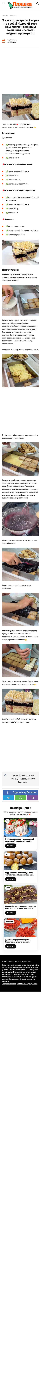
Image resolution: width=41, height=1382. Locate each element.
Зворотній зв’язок (9, 984)
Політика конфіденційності (27, 984)
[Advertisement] (20, 70)
